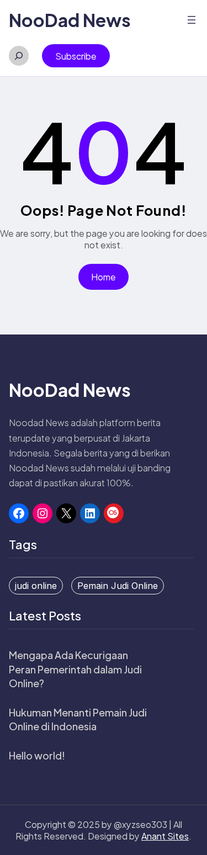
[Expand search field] (19, 56)
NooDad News (70, 20)
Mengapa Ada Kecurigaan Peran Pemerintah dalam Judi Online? (75, 669)
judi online (36, 585)
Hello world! (37, 755)
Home (103, 277)
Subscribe (76, 56)
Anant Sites (165, 836)
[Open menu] (191, 19)
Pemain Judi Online (117, 585)
